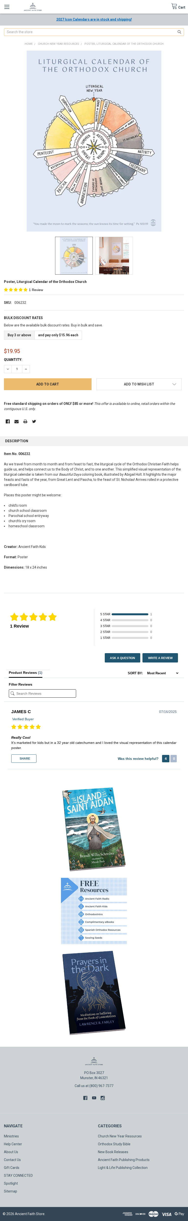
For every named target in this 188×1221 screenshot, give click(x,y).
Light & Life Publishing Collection (123, 1168)
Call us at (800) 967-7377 (94, 1086)
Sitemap (10, 1191)
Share (24, 758)
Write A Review (160, 658)
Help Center (13, 1144)
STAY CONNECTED (18, 1175)
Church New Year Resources (120, 1136)
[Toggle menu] (6, 7)
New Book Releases (113, 1152)
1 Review (36, 290)
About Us (11, 1152)
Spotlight (11, 1183)
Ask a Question (122, 658)
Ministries (11, 1136)
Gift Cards (11, 1168)
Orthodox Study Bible (114, 1144)
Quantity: (13, 360)
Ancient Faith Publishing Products (124, 1160)
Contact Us (12, 1160)
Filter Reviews (20, 684)
